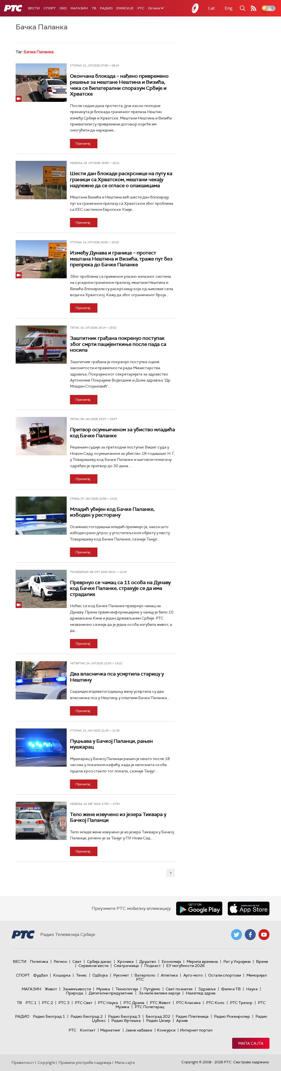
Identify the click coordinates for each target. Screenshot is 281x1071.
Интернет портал (196, 1030)
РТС (140, 8)
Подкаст (152, 965)
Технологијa (127, 988)
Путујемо (152, 988)
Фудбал (40, 975)
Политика (39, 961)
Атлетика (169, 975)
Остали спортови (224, 975)
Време (262, 961)
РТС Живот (160, 1002)
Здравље (207, 988)
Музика (103, 988)
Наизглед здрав (200, 993)
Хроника (125, 961)
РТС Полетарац (149, 1006)
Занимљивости (77, 988)
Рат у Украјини (237, 961)
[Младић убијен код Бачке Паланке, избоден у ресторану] (41, 516)
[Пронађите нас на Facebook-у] (250, 934)
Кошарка (62, 975)
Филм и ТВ (231, 988)
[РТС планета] (195, 8)
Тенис (81, 975)
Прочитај (82, 143)
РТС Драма (133, 1002)
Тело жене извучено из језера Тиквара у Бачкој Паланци (118, 817)
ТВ (94, 8)
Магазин (79, 8)
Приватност (23, 1062)
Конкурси (166, 1030)
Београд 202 (158, 1016)
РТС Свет (83, 1002)
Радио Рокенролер (232, 1016)
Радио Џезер (158, 1020)
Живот (51, 988)
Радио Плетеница (192, 1016)
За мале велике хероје (159, 993)
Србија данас (99, 961)
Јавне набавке (138, 1030)
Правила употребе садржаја (84, 1062)
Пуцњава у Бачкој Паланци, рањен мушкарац (111, 744)
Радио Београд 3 (124, 1016)
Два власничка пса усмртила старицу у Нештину (117, 677)
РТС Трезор (241, 1002)
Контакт (87, 1030)
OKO (63, 8)
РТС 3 (63, 1002)
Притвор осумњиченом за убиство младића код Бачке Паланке (122, 432)
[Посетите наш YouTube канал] (263, 934)
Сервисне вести (93, 965)
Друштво (147, 961)
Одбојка (100, 975)
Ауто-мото (193, 975)
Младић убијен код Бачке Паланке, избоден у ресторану (112, 512)
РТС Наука (108, 1002)
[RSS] (253, 8)
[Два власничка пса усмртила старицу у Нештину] (41, 680)
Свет (77, 961)
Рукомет (121, 975)
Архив (182, 1020)
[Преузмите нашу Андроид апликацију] (199, 908)
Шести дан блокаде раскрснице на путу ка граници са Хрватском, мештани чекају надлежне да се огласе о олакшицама (121, 179)
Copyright (46, 1062)
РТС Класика (188, 1002)
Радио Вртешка (126, 1020)
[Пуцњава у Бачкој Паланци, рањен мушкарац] (41, 747)
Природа (74, 993)
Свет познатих (179, 988)
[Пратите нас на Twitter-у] (236, 934)
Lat (211, 8)
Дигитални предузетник (111, 993)
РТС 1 (31, 1002)
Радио (106, 8)
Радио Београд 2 (87, 1016)
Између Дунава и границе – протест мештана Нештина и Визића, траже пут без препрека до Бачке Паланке (121, 258)
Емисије (125, 8)
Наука (252, 988)
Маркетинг (110, 1030)
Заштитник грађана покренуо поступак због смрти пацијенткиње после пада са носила (118, 344)
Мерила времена (202, 961)
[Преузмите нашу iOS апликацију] (248, 908)
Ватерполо (144, 975)
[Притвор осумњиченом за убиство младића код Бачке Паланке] (41, 436)
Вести (34, 8)
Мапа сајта (250, 1043)
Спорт (50, 8)
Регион (60, 961)
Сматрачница (126, 965)
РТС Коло (215, 1002)
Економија (171, 961)
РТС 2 (47, 1002)
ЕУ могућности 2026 (185, 965)
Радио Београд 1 (49, 1016)
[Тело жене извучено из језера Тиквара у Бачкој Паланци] (41, 821)
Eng (228, 8)
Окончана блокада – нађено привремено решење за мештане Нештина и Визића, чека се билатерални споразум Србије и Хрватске (119, 85)
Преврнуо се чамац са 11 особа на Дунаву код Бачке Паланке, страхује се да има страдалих (120, 588)
